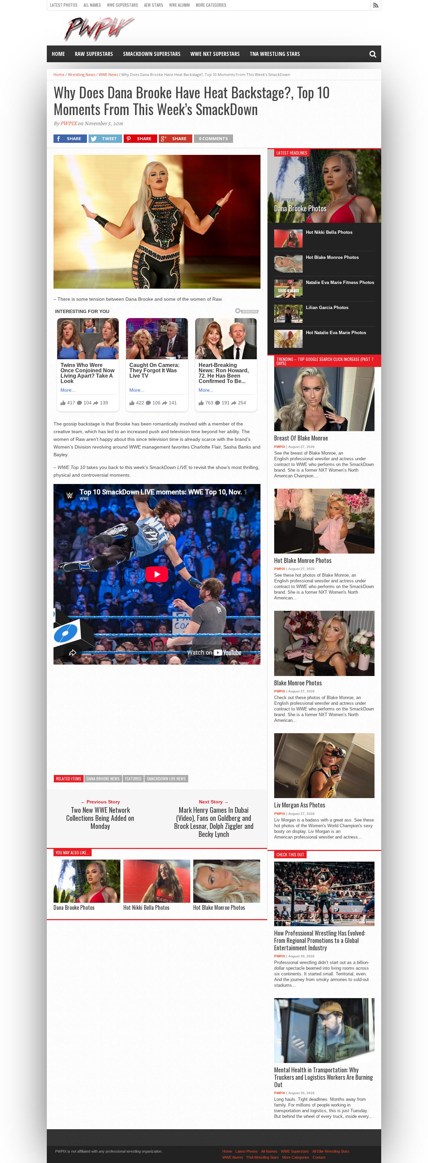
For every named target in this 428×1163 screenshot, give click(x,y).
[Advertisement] (157, 719)
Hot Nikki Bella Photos (146, 907)
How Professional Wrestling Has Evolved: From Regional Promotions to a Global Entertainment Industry (319, 940)
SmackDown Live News (166, 778)
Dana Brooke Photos (74, 907)
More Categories (211, 5)
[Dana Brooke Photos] (87, 901)
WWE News (108, 74)
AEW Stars (153, 5)
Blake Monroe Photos (298, 683)
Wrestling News (81, 74)
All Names (92, 5)
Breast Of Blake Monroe (301, 438)
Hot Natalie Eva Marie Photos (336, 332)
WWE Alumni (179, 5)
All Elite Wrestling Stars (330, 1151)
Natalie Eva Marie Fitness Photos (340, 282)
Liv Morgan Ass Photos (299, 805)
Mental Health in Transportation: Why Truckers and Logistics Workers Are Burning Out (323, 1077)
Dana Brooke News (103, 778)
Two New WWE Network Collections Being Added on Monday (100, 818)
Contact (319, 1157)
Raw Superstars (94, 54)
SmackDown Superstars (152, 54)
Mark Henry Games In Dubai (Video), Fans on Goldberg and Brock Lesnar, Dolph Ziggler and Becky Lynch (213, 822)
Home (58, 54)
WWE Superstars (122, 5)
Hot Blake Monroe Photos (219, 907)
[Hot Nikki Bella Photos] (156, 901)
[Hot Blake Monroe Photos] (226, 901)
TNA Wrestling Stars (275, 54)
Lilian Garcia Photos (327, 307)
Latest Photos (64, 5)
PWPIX (68, 123)
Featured (133, 778)
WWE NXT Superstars (215, 54)
